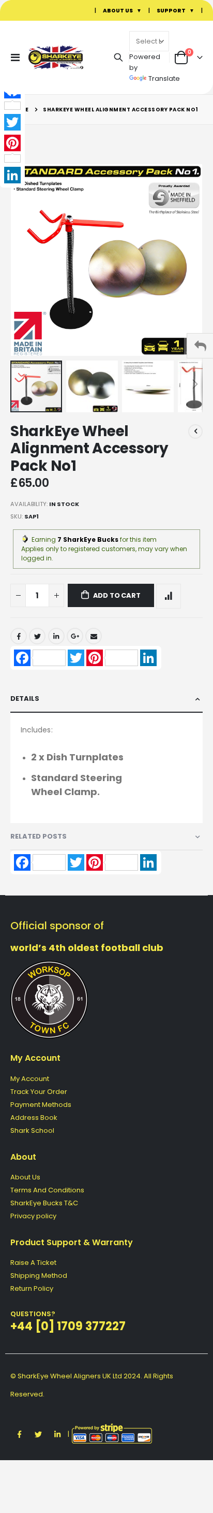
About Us (25, 1177)
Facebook (18, 636)
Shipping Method (38, 1275)
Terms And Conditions (47, 1190)
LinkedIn (56, 636)
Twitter (37, 636)
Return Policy (31, 1288)
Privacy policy (33, 1216)
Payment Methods (40, 1104)
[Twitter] (12, 122)
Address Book (33, 1117)
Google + (75, 636)
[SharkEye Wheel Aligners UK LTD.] (47, 57)
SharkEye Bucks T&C (44, 1203)
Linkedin (57, 1434)
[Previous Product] (195, 431)
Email (93, 636)
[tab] (106, 699)
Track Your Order (38, 1092)
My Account (29, 1079)
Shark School (32, 1130)
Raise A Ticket (33, 1262)
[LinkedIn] (12, 175)
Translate (164, 78)
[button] (94, 386)
